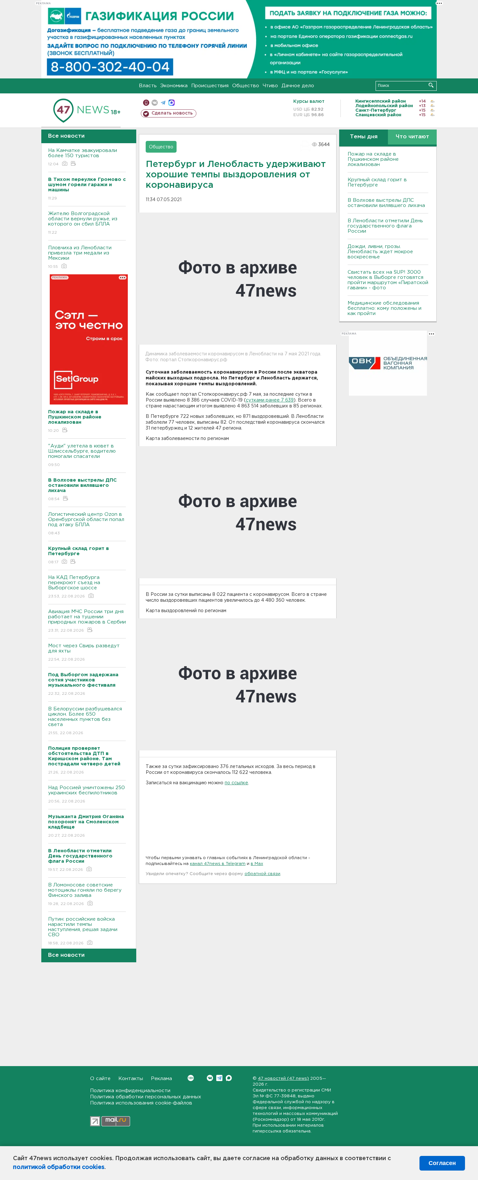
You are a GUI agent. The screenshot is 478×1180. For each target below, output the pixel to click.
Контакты (130, 1079)
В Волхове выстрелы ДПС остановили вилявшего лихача (386, 203)
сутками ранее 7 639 (270, 400)
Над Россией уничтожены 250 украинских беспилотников (86, 794)
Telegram (219, 1078)
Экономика (174, 86)
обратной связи (262, 874)
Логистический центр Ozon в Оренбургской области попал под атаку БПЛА (86, 523)
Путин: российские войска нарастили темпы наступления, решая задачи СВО (82, 931)
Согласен (442, 1163)
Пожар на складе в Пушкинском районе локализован (373, 159)
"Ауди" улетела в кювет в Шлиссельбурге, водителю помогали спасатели (82, 455)
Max (229, 1078)
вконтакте (155, 103)
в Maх (257, 864)
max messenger (171, 103)
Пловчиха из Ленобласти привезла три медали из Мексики (80, 257)
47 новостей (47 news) (283, 1078)
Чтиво (270, 86)
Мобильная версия (146, 103)
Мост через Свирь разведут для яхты (84, 652)
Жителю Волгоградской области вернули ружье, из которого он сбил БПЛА (82, 223)
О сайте (100, 1079)
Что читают (412, 136)
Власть (148, 86)
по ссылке (236, 783)
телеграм (163, 103)
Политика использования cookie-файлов (141, 1103)
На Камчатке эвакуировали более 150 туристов (82, 157)
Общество (245, 86)
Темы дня (364, 136)
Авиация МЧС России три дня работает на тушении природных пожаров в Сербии (87, 621)
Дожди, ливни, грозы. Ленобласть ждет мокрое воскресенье (380, 251)
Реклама (161, 1079)
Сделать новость (172, 113)
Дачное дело (298, 86)
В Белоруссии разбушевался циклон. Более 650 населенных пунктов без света (85, 721)
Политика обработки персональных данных (145, 1097)
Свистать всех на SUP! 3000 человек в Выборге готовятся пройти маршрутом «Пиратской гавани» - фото (388, 280)
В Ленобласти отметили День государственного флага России (385, 226)
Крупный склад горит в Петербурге (377, 182)
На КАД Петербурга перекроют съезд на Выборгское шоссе (74, 586)
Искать (431, 85)
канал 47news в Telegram (218, 864)
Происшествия (210, 86)
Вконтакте (210, 1078)
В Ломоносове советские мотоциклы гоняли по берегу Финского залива (85, 894)
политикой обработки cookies (58, 1167)
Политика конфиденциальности (130, 1091)
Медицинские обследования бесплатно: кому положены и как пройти (384, 308)
